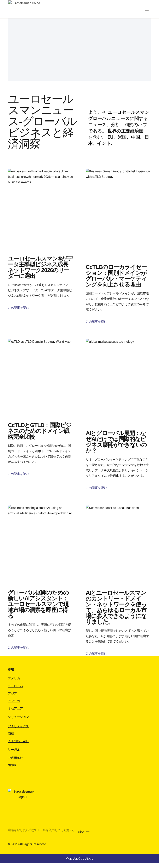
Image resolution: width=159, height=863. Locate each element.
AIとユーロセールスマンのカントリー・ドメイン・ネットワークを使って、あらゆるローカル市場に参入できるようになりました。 (116, 607)
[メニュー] (147, 9)
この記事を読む (18, 307)
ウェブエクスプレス (79, 859)
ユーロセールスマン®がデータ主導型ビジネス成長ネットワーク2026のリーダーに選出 (40, 267)
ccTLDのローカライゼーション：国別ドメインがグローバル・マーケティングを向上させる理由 (116, 276)
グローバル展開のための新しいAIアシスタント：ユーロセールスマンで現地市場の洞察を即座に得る (38, 604)
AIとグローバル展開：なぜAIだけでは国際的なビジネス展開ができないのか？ (116, 442)
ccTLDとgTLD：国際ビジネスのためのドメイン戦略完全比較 (39, 431)
